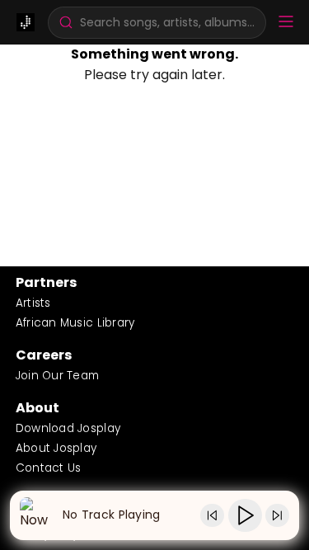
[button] (157, 23)
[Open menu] (286, 23)
